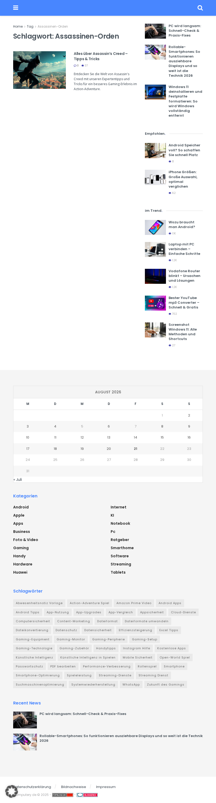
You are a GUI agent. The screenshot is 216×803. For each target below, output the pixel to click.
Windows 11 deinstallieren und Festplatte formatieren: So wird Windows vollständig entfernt (185, 101)
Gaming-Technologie (34, 648)
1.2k (174, 260)
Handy (19, 556)
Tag (30, 26)
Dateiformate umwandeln (147, 621)
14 (135, 437)
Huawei (20, 572)
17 (27, 448)
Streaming (121, 564)
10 (27, 437)
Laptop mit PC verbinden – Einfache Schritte (184, 249)
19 (82, 448)
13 (108, 437)
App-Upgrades (88, 612)
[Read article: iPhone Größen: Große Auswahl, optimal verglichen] (155, 177)
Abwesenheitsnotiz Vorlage (39, 603)
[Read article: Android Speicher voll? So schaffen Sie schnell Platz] (155, 150)
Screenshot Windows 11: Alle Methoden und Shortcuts (183, 332)
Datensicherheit (98, 630)
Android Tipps (28, 612)
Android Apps (170, 603)
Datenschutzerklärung (32, 786)
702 (174, 314)
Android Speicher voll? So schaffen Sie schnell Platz (184, 150)
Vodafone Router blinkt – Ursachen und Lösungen (184, 276)
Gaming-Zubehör (74, 648)
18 (55, 448)
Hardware (22, 564)
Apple (18, 515)
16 (189, 437)
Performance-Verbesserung (107, 666)
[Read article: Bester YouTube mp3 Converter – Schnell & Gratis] (155, 303)
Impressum (106, 786)
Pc (113, 531)
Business (21, 531)
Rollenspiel (147, 666)
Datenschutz (66, 630)
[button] (11, 791)
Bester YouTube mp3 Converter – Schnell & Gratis (184, 302)
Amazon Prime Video (133, 603)
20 (109, 448)
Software (120, 556)
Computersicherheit (33, 621)
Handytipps (106, 648)
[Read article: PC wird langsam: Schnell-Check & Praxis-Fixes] (155, 31)
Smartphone (174, 666)
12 (82, 437)
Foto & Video (25, 539)
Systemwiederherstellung (93, 684)
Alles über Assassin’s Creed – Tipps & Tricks (101, 56)
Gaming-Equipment (33, 639)
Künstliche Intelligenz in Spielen (88, 657)
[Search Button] (200, 8)
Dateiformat (107, 621)
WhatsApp (131, 684)
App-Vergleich (121, 612)
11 (55, 437)
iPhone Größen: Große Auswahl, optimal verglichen (183, 179)
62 (173, 193)
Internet (118, 507)
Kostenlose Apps (171, 648)
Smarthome (122, 547)
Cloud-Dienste (183, 612)
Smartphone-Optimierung (38, 675)
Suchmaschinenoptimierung (40, 684)
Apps (18, 523)
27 (173, 345)
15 (162, 437)
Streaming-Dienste (115, 675)
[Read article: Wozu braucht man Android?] (155, 227)
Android (21, 507)
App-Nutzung (58, 612)
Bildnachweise (73, 786)
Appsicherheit (152, 612)
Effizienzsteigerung (135, 630)
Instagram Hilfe (136, 648)
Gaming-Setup (144, 639)
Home (18, 26)
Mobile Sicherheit (138, 657)
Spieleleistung (79, 675)
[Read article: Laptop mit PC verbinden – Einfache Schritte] (155, 249)
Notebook (120, 523)
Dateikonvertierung (32, 630)
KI (112, 515)
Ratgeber (120, 539)
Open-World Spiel (175, 657)
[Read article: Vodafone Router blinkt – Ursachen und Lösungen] (155, 276)
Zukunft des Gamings (165, 684)
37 (86, 66)
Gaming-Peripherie (108, 639)
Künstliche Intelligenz (34, 657)
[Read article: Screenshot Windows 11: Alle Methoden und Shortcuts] (155, 329)
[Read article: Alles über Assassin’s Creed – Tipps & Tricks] (39, 70)
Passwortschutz (29, 666)
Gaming (21, 547)
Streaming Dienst (153, 675)
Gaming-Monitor (71, 639)
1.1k (173, 233)
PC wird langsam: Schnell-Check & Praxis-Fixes (185, 30)
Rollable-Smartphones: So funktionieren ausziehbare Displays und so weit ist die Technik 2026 (184, 61)
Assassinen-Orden (53, 26)
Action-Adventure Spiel (89, 603)
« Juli (17, 479)
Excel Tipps (168, 630)
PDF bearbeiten (63, 666)
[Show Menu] (15, 8)
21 (135, 448)
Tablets (118, 572)
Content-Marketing (73, 621)
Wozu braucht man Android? (182, 224)
